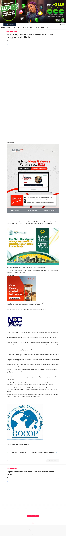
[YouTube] (35, 534)
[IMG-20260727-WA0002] (33, 178)
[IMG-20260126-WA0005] (15, 321)
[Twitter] (33, 534)
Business (9, 31)
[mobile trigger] (2, 24)
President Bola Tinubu (16, 444)
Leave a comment (53, 460)
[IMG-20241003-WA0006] (21, 288)
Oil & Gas (15, 31)
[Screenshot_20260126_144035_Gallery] (33, 11)
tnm (8, 40)
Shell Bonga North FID (25, 444)
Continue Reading (33, 515)
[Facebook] (31, 534)
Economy (15, 468)
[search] (57, 25)
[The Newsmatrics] (9, 24)
